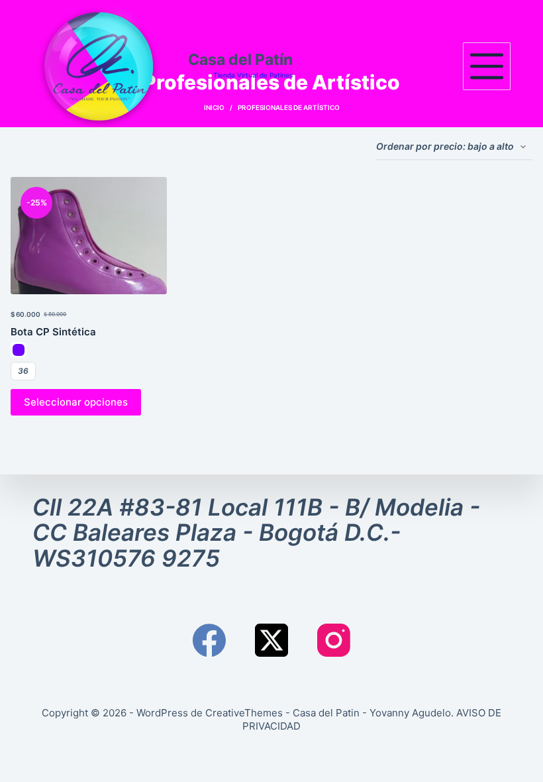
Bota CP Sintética (53, 331)
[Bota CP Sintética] (89, 235)
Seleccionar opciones (76, 402)
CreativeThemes (244, 712)
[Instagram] (333, 640)
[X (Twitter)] (271, 640)
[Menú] (487, 66)
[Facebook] (209, 640)
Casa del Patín (240, 59)
